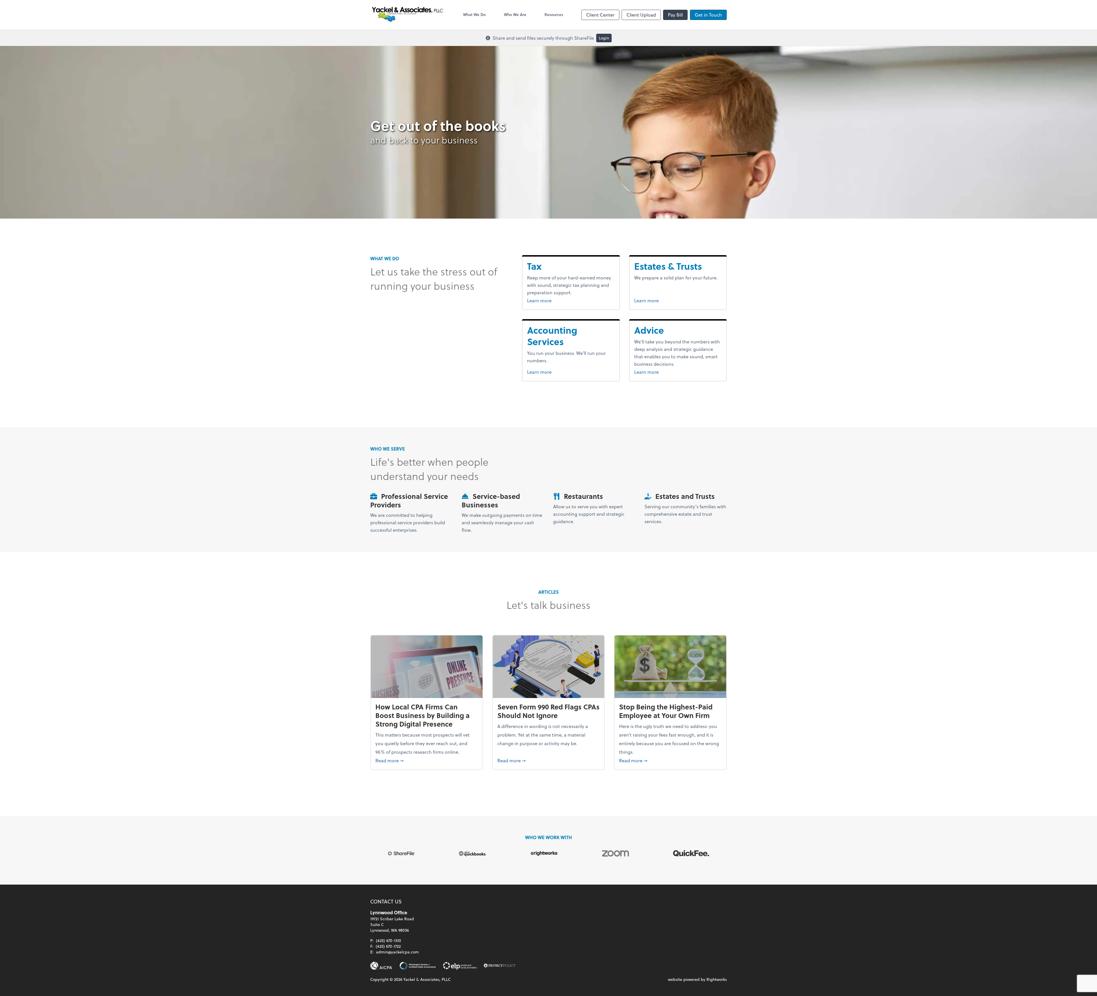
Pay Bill (675, 14)
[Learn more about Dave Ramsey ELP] (460, 966)
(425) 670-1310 (388, 940)
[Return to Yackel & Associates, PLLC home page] (407, 15)
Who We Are (515, 14)
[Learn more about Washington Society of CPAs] (417, 966)
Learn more (550, 300)
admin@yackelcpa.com (397, 952)
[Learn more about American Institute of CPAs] (381, 966)
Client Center (600, 14)
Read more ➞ (426, 760)
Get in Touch (708, 14)
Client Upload (641, 14)
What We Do (474, 14)
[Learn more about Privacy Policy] (500, 966)
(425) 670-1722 (388, 946)
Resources (554, 14)
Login (604, 38)
